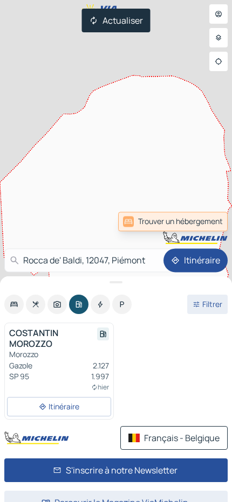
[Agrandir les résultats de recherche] (116, 282)
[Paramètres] (218, 37)
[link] (204, 221)
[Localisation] (218, 61)
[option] (14, 304)
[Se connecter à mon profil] (218, 14)
